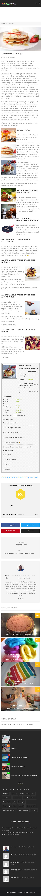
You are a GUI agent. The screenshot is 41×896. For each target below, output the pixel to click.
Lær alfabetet (31, 806)
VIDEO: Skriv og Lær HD (26, 847)
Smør (17, 412)
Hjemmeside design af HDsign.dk (26, 892)
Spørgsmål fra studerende (19, 757)
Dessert (30, 380)
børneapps (17, 798)
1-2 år (5, 789)
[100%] (6, 752)
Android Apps (24, 793)
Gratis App (6, 802)
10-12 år (5, 793)
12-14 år (14, 793)
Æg (16, 404)
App (33, 793)
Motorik (34, 810)
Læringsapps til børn (9, 810)
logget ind (13, 724)
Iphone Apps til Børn (9, 806)
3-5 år (12, 789)
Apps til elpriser (16, 739)
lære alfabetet (24, 832)
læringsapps (14, 832)
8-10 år (26, 789)
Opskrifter (12, 57)
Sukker (18, 406)
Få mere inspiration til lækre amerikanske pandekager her (20, 477)
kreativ (21, 806)
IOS (14, 802)
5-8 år (19, 789)
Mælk (17, 401)
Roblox (13, 748)
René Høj (4, 57)
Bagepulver (19, 410)
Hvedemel (19, 399)
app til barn (6, 798)
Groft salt (18, 408)
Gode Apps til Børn (29, 798)
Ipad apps (21, 802)
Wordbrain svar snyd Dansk (25, 877)
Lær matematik (23, 810)
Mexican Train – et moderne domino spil (24, 775)
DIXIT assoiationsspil (18, 766)
